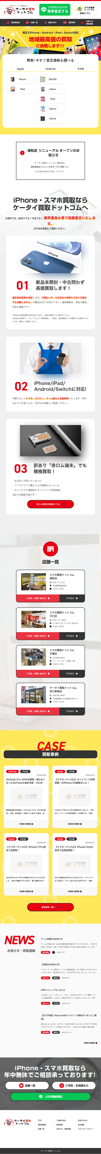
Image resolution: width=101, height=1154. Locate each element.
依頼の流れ (52, 22)
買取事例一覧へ (48, 907)
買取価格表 (15, 22)
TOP (40, 1120)
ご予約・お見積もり (77, 1085)
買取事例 (71, 22)
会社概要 (81, 1125)
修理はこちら (85, 13)
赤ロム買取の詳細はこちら (48, 504)
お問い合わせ (82, 1120)
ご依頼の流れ (61, 1120)
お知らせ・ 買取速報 (90, 22)
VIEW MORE (89, 1043)
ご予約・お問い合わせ (36, 598)
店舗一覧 (34, 22)
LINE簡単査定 (53, 1096)
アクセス (70, 598)
